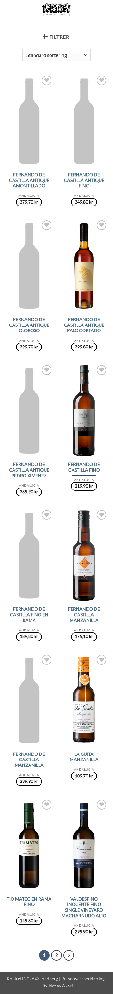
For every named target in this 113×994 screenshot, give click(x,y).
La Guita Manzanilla (84, 757)
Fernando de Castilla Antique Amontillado (29, 180)
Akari (67, 985)
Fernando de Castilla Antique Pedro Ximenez (29, 470)
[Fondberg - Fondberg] (56, 10)
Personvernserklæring (83, 978)
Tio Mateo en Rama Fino (29, 901)
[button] (104, 10)
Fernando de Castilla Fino (84, 467)
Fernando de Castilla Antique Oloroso (29, 325)
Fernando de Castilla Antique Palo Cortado (84, 325)
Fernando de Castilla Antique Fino (84, 180)
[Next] (68, 955)
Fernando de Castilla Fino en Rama (29, 615)
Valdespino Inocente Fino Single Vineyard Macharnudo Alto (84, 907)
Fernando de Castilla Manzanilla (84, 615)
